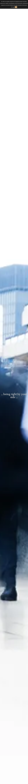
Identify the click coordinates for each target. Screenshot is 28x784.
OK (15, 7)
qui (13, 7)
